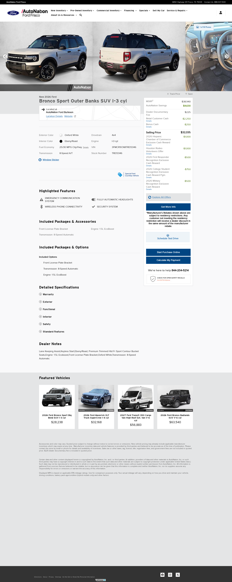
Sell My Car (159, 10)
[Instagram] (170, 575)
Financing (129, 10)
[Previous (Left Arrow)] (5, 56)
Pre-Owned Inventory (81, 10)
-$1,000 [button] (187, 136)
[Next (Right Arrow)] (227, 56)
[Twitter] (178, 575)
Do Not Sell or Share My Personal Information (78, 577)
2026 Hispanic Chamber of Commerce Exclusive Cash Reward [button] (158, 140)
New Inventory (58, 10)
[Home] (13, 13)
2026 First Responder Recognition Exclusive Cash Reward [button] (157, 161)
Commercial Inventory (108, 10)
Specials (143, 10)
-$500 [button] (187, 157)
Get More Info (168, 206)
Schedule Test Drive (167, 238)
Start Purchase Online (168, 252)
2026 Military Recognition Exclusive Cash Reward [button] (157, 184)
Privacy (51, 577)
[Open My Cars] (220, 13)
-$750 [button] (187, 169)
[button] (90, 294)
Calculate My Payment (168, 260)
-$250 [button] (187, 124)
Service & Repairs (176, 10)
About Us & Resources (63, 15)
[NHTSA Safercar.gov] (168, 279)
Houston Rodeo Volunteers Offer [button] (154, 151)
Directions (38, 577)
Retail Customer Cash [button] (157, 119)
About (45, 577)
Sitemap (58, 577)
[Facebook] (163, 575)
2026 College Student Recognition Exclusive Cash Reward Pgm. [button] (158, 173)
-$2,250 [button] (186, 118)
